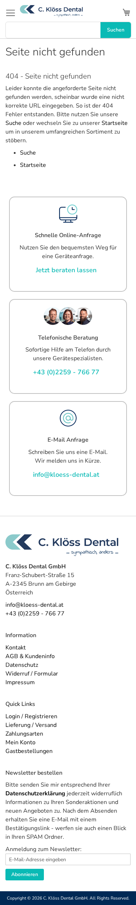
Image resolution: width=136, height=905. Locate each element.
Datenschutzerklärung (35, 793)
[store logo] (51, 11)
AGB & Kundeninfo (30, 656)
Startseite (115, 123)
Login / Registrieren (31, 716)
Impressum (20, 682)
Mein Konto (20, 742)
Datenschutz (21, 665)
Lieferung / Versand (31, 725)
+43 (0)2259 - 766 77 (35, 614)
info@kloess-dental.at (34, 605)
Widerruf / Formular (31, 674)
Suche (13, 123)
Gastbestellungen (29, 751)
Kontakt (15, 648)
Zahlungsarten (24, 734)
